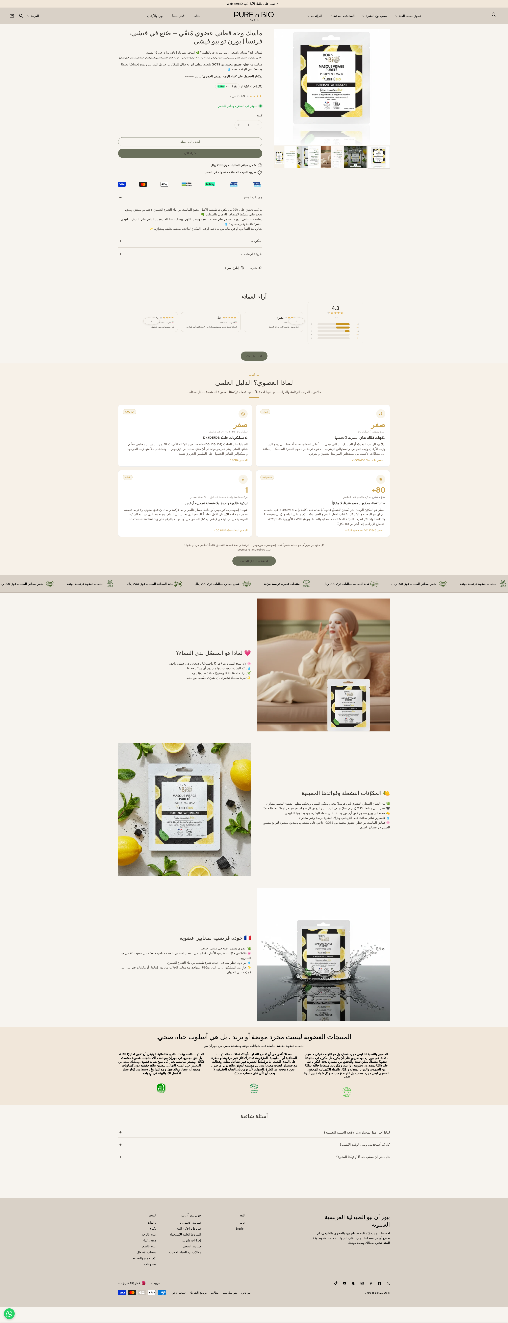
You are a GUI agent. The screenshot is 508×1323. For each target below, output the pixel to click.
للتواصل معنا (230, 1292)
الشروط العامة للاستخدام (185, 1235)
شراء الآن (190, 153)
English (240, 1229)
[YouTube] (344, 1283)
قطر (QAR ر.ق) (130, 1283)
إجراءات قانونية (191, 1240)
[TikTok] (336, 1283)
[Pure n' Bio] (254, 16)
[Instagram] (362, 1283)
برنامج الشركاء (198, 1292)
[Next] (380, 87)
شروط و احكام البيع (189, 1229)
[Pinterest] (371, 1283)
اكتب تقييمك (254, 356)
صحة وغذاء (150, 1240)
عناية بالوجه (149, 1235)
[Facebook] (379, 1283)
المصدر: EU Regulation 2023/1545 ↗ (365, 530)
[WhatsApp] (9, 1313)
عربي (242, 1223)
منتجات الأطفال (147, 1252)
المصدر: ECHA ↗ (238, 460)
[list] (332, 87)
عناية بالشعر (149, 1246)
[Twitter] (388, 1283)
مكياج (153, 1229)
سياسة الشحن (192, 1246)
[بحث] (493, 14)
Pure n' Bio (372, 1292)
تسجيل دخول (178, 1292)
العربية (35, 16)
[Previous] (283, 87)
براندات (152, 1223)
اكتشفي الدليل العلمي (254, 561)
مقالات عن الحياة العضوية (185, 1252)
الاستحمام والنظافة (145, 1258)
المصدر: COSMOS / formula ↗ (368, 460)
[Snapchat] (353, 1283)
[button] (12, 16)
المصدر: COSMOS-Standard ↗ (230, 530)
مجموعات (150, 1264)
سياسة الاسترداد (190, 1223)
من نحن (246, 1292)
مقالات (215, 1292)
